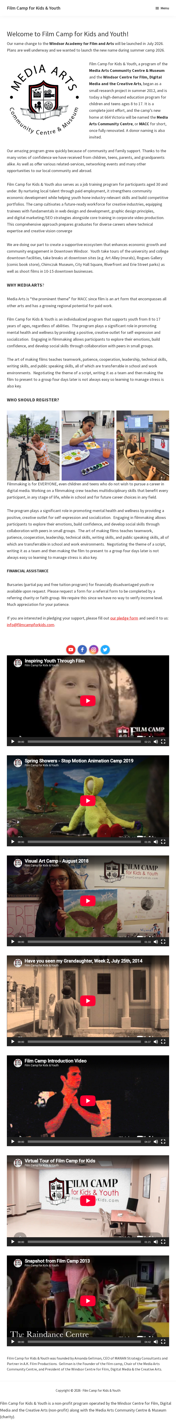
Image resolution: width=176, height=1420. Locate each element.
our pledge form (124, 618)
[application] (88, 700)
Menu (165, 8)
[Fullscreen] (163, 741)
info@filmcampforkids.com (30, 624)
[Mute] (156, 741)
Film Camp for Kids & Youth (33, 8)
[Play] (13, 741)
